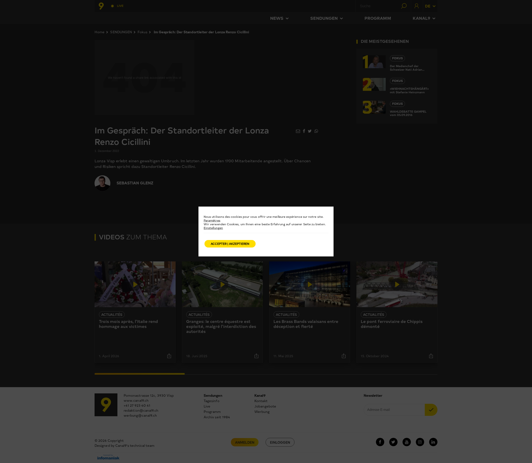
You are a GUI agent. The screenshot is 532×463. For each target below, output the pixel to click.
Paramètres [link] (212, 220)
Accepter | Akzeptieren (230, 244)
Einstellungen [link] (213, 228)
